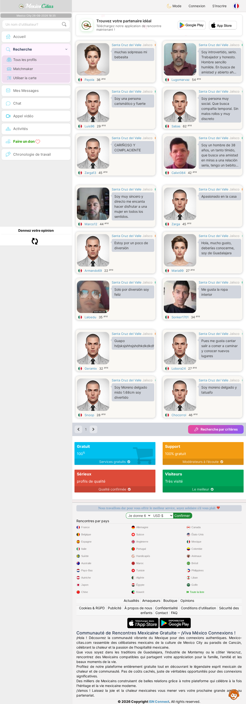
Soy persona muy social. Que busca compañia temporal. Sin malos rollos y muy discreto (219, 108)
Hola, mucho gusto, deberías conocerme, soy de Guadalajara (217, 248)
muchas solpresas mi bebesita (130, 54)
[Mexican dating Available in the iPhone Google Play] (175, 620)
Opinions (187, 600)
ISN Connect (159, 701)
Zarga (176, 224)
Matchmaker (23, 69)
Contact (161, 613)
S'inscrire (219, 6)
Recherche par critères (219, 429)
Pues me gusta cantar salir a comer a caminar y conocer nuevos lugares (219, 348)
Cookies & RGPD (92, 608)
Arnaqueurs (151, 600)
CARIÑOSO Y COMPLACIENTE (127, 147)
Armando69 (93, 270)
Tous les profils (25, 60)
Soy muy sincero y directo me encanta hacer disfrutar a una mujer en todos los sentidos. (130, 206)
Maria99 (178, 270)
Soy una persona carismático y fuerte (130, 101)
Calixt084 (178, 173)
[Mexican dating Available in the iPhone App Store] (143, 620)
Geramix (91, 368)
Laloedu (90, 317)
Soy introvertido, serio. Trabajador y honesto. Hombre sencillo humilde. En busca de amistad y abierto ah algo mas (219, 63)
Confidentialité (166, 608)
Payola (89, 80)
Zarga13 (90, 173)
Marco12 (91, 224)
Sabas (176, 126)
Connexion (197, 6)
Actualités (131, 600)
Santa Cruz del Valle (126, 45)
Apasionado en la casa (219, 196)
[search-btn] (64, 24)
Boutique (170, 600)
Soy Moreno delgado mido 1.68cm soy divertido (130, 392)
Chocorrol (179, 415)
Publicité (114, 608)
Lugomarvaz (181, 80)
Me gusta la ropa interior (214, 291)
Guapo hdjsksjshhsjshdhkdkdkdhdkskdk (134, 343)
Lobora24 (179, 368)
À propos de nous (138, 608)
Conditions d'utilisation (198, 608)
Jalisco (147, 45)
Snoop (89, 415)
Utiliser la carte (25, 78)
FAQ (174, 613)
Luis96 (89, 126)
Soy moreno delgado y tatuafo (219, 389)
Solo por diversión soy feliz (131, 291)
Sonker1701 (180, 317)
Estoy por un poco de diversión (131, 245)
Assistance (234, 694)
